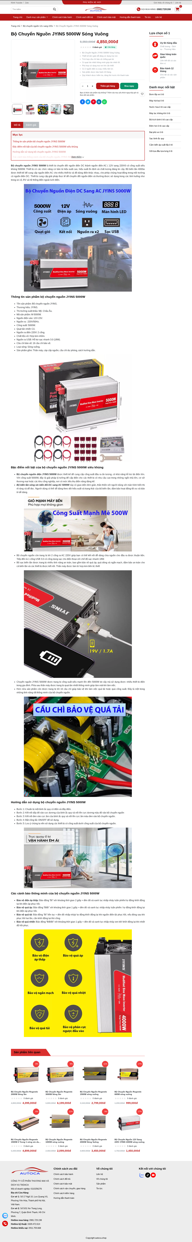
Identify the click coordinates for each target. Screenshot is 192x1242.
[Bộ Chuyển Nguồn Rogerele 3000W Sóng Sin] (61, 1074)
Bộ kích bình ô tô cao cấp (161, 119)
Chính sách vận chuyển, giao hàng (69, 1188)
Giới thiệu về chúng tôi (163, 3)
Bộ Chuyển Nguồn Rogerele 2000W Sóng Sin (24, 1093)
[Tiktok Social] (147, 1175)
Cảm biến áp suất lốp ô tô (161, 145)
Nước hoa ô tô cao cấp (159, 107)
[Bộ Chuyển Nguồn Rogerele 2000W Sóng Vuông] (95, 1121)
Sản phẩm (101, 1183)
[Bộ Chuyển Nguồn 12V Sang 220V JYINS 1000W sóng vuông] (130, 1121)
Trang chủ (17, 17)
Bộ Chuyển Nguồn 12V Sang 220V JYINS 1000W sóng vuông (129, 1140)
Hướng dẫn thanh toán (130, 17)
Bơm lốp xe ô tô (156, 94)
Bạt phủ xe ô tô (156, 132)
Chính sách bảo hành (62, 17)
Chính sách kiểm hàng (64, 1193)
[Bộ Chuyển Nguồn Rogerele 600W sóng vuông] (130, 1074)
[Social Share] (82, 101)
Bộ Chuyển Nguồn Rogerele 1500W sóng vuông (93, 1093)
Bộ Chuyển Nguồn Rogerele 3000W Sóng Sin (59, 1093)
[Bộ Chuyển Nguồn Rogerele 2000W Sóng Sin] (26, 1074)
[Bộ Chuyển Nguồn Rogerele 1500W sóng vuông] (95, 1074)
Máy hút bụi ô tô (156, 100)
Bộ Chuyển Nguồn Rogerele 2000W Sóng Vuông (93, 1140)
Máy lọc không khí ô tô (159, 113)
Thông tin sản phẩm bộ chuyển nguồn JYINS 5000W (39, 141)
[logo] (96, 9)
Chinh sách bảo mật (63, 1183)
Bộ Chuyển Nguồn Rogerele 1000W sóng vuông (59, 1140)
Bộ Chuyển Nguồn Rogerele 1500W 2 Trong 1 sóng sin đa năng (25, 1140)
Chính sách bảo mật (106, 17)
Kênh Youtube (16, 3)
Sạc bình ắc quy (156, 138)
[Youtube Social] (153, 1175)
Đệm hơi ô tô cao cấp (159, 126)
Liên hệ (178, 3)
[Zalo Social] (142, 1175)
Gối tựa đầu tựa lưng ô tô (160, 151)
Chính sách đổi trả (84, 17)
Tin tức (148, 17)
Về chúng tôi (102, 1179)
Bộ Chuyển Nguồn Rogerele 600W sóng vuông (128, 1093)
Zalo (27, 3)
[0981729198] (5, 1216)
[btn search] (54, 9)
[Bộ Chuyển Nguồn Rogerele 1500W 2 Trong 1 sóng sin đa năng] (26, 1121)
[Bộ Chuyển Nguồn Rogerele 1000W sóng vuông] (61, 1121)
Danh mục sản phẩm (36, 17)
